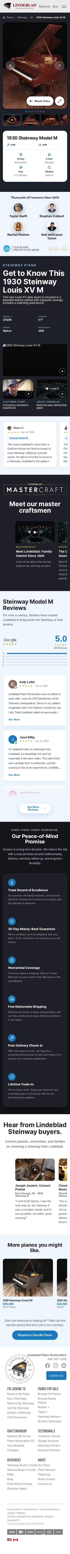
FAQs (10, 1474)
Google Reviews (48, 1441)
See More (14, 719)
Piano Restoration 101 (21, 1441)
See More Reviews (33, 808)
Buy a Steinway (17, 1398)
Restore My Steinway (20, 1403)
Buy (55, 6)
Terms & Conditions (49, 1509)
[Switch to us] (9, 1539)
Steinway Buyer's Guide (22, 1465)
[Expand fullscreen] (59, 101)
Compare (13, 1450)
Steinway (22, 17)
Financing (44, 1474)
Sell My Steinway (18, 1408)
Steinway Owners (49, 1445)
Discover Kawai (17, 1488)
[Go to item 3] (32, 111)
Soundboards (15, 1445)
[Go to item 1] (26, 111)
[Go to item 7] (43, 111)
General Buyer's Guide (21, 1470)
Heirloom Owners (49, 1450)
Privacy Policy (14, 1509)
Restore (44, 6)
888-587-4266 (57, 1359)
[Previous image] (10, 65)
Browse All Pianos (49, 1394)
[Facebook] (47, 1365)
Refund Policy (31, 1509)
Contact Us (56, 1375)
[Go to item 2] (29, 111)
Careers (11, 1512)
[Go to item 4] (35, 111)
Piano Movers (46, 1470)
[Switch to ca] (15, 1540)
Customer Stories (49, 1436)
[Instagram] (55, 1365)
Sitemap (21, 1512)
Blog (10, 1479)
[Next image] (59, 65)
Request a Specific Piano (35, 1335)
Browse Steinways (49, 1421)
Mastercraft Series (19, 1436)
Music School (46, 1479)
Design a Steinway (19, 1412)
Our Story (44, 1465)
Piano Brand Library (19, 1484)
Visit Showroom (17, 1417)
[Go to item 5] (38, 111)
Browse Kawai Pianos (47, 1400)
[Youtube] (63, 1365)
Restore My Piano (18, 1394)
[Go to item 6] (40, 111)
